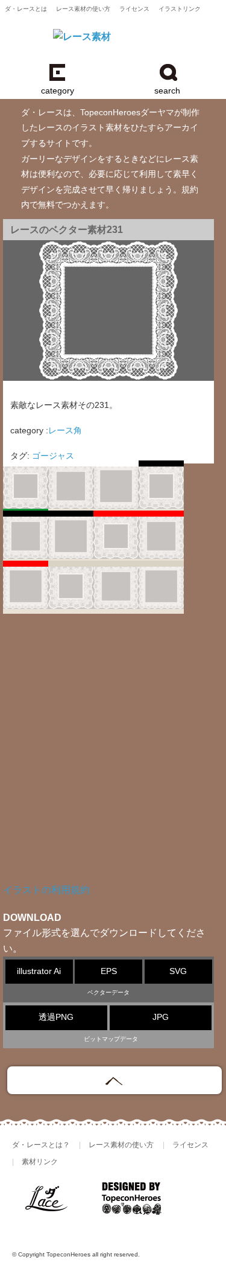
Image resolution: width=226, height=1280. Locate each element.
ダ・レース (51, 1203)
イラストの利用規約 (46, 890)
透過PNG (56, 1017)
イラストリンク (180, 8)
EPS (109, 971)
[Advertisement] (113, 757)
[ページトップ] (114, 1080)
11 (161, 589)
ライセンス (134, 8)
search (167, 90)
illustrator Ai (39, 971)
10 (116, 589)
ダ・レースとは (26, 8)
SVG (178, 971)
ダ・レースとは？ (41, 1145)
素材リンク (40, 1161)
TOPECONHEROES (132, 1203)
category (57, 90)
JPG (160, 1017)
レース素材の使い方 (83, 8)
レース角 (65, 430)
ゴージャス (53, 455)
